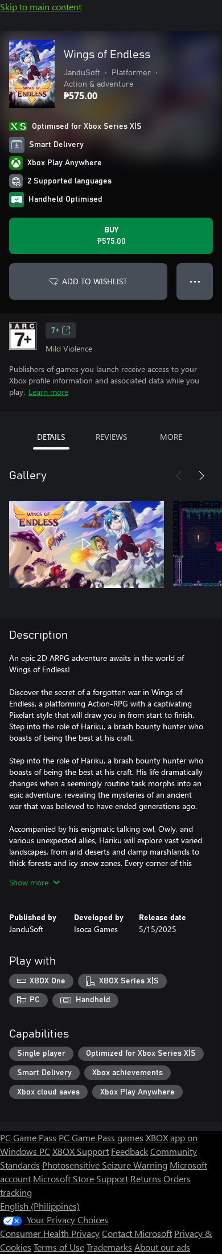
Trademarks (109, 1247)
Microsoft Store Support (80, 1178)
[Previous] (178, 476)
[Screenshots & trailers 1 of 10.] (86, 544)
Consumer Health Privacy (50, 1233)
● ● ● (195, 281)
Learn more (48, 391)
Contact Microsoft (137, 1233)
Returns (145, 1178)
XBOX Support (80, 1151)
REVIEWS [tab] (111, 436)
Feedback (129, 1151)
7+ (55, 330)
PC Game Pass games (101, 1137)
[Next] (201, 476)
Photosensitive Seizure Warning (104, 1165)
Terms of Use (59, 1247)
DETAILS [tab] (51, 436)
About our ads (162, 1247)
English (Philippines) (40, 1206)
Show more (28, 882)
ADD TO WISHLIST (94, 281)
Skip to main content (40, 7)
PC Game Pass (28, 1137)
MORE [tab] (171, 436)
